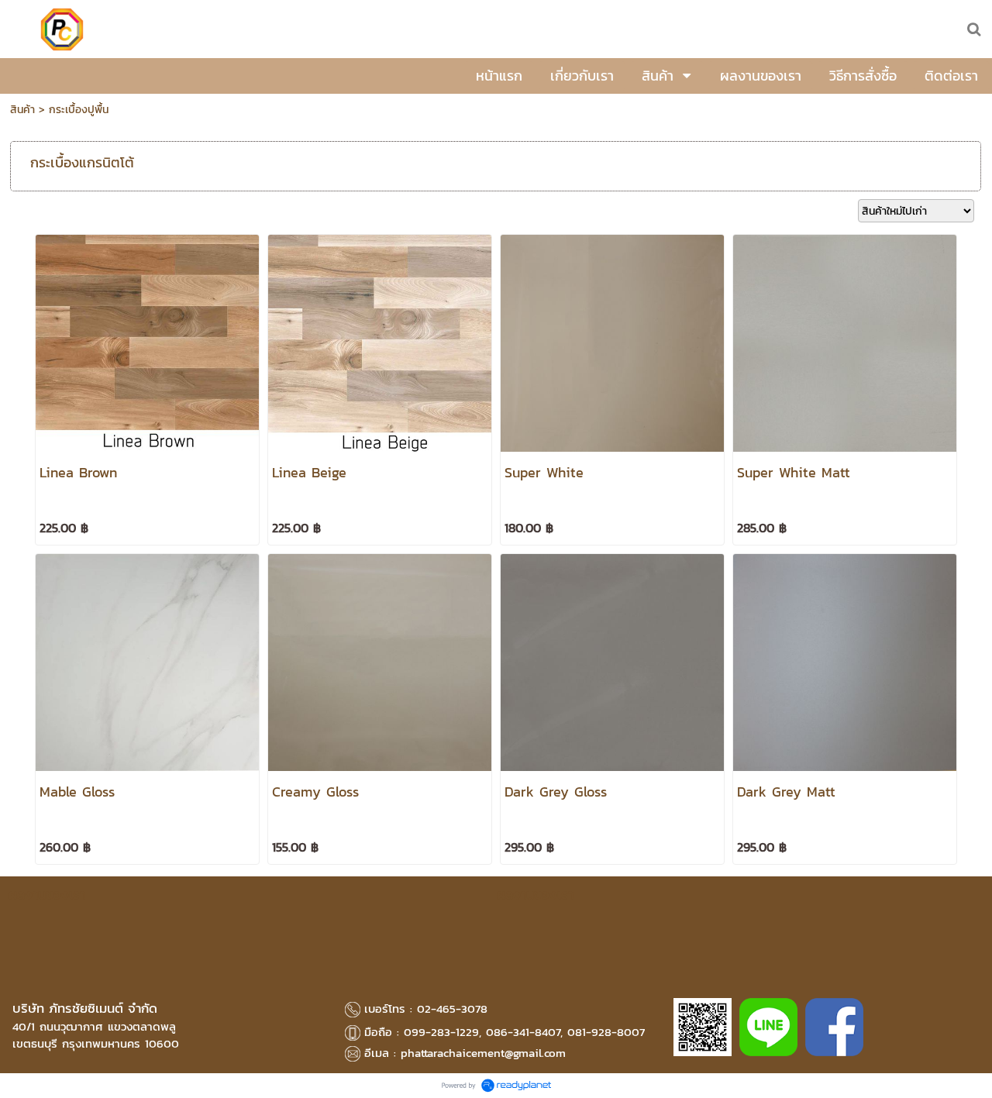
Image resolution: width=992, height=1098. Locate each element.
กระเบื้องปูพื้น (78, 110)
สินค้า (22, 110)
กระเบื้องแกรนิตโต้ (82, 162)
